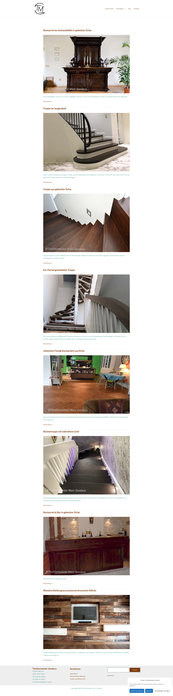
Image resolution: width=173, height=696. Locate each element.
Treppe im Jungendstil (54, 108)
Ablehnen (149, 691)
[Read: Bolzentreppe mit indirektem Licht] (86, 465)
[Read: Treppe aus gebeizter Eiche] (86, 223)
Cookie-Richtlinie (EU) (77, 679)
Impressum (73, 674)
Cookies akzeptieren (136, 691)
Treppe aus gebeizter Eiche (57, 189)
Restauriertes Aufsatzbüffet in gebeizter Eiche (67, 30)
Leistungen (119, 9)
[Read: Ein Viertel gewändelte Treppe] (86, 303)
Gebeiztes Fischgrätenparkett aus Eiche (64, 350)
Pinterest (110, 675)
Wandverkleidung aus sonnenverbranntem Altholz (69, 590)
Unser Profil (109, 9)
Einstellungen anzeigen (162, 691)
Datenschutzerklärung (77, 676)
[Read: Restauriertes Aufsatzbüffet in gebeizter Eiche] (86, 64)
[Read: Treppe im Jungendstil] (86, 142)
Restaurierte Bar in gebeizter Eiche (61, 512)
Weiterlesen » (47, 101)
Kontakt (136, 9)
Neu (129, 9)
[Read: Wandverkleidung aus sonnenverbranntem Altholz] (86, 622)
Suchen (134, 670)
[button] (124, 8)
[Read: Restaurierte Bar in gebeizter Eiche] (86, 546)
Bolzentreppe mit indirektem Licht (61, 431)
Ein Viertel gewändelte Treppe (59, 270)
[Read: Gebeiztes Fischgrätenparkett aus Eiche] (86, 384)
